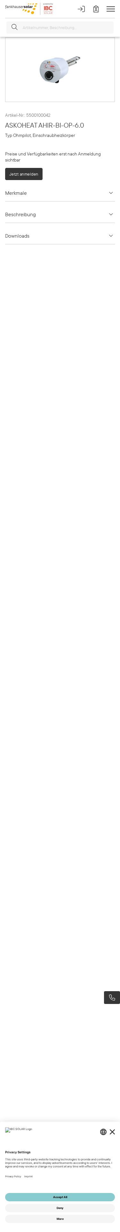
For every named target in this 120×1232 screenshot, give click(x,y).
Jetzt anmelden (23, 174)
